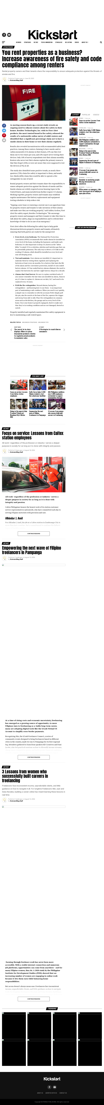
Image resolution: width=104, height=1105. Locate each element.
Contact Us (63, 1093)
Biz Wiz (36, 42)
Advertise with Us (51, 1093)
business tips (43, 322)
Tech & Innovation (46, 42)
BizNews (18, 42)
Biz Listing (68, 42)
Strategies (27, 42)
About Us (84, 42)
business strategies (30, 322)
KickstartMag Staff (16, 80)
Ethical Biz (58, 42)
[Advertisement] (52, 14)
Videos (77, 42)
